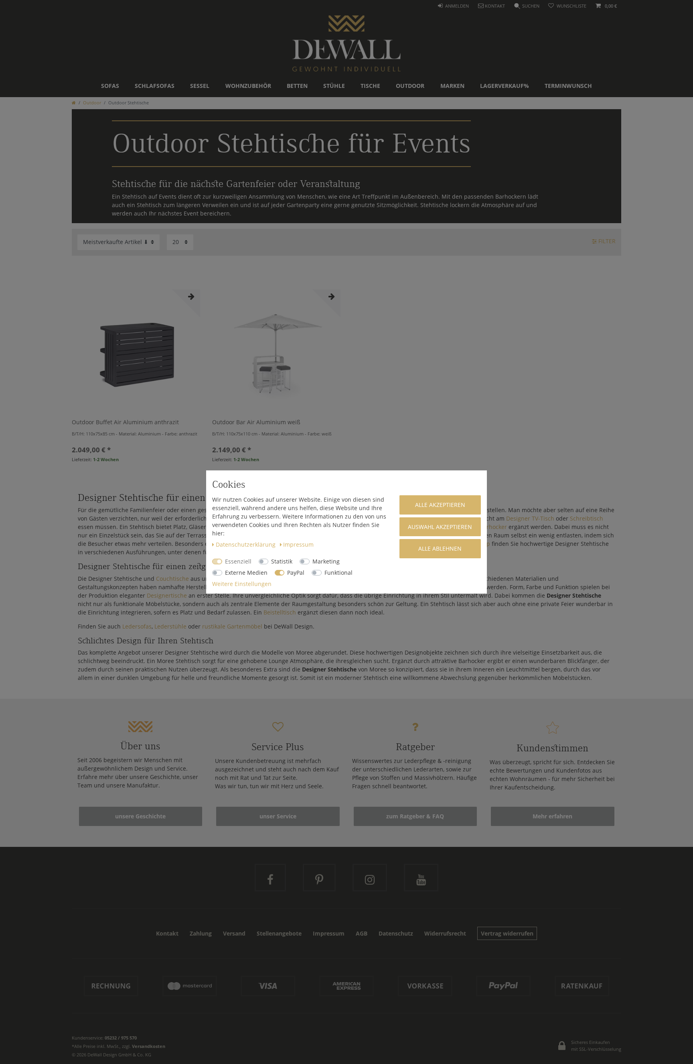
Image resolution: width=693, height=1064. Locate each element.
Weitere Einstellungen (242, 584)
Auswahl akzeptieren (440, 527)
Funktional (338, 572)
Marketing (326, 561)
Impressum (298, 544)
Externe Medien (246, 572)
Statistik (281, 561)
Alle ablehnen (440, 548)
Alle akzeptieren (440, 505)
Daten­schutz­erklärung (246, 544)
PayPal (295, 572)
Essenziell (238, 561)
